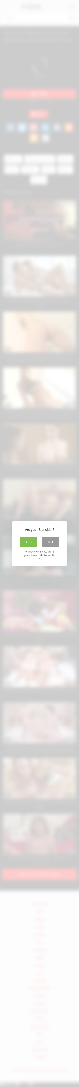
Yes (28, 542)
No (50, 542)
